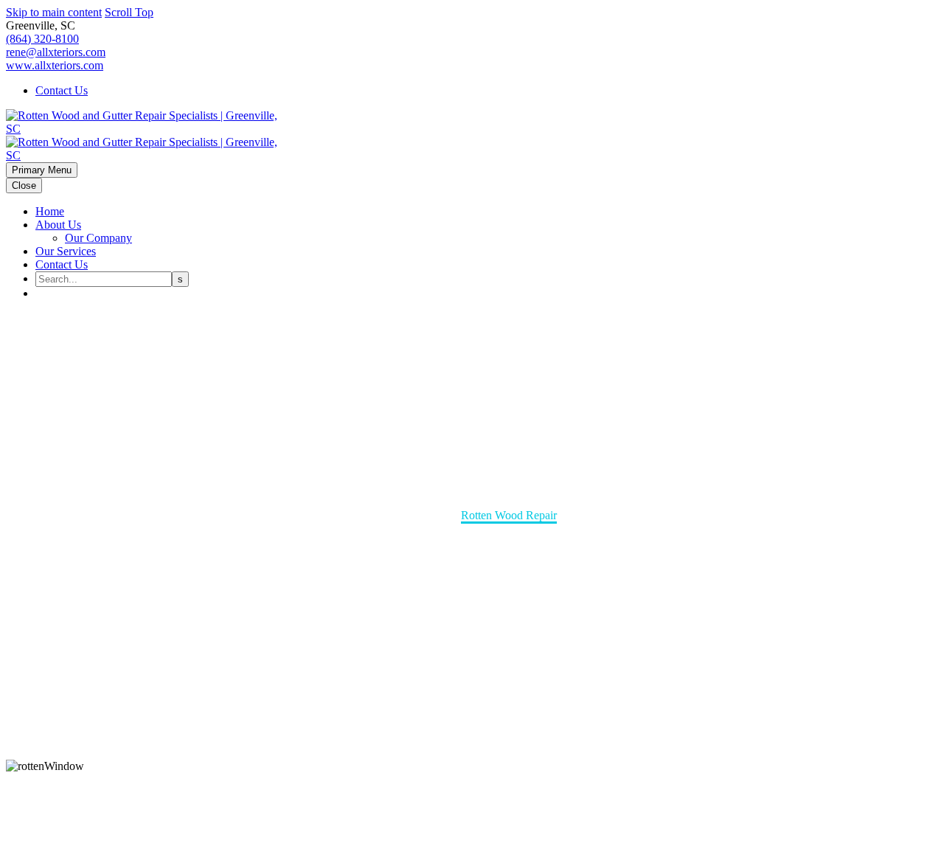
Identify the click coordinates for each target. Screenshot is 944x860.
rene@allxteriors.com (55, 52)
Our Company (98, 238)
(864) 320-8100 (42, 38)
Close (24, 185)
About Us (58, 224)
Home (49, 211)
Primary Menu (42, 170)
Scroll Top (129, 12)
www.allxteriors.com (54, 65)
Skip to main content (54, 12)
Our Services (65, 251)
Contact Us (61, 90)
